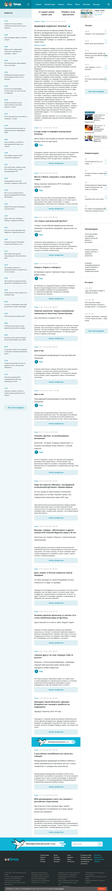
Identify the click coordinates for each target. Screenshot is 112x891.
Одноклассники (99, 859)
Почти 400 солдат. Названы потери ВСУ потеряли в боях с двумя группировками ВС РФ (14, 169)
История (42, 861)
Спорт (43, 21)
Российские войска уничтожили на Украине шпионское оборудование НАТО (14, 130)
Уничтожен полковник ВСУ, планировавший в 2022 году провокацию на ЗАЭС (12, 379)
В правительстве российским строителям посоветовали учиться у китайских (15, 26)
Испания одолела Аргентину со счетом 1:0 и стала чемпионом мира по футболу (55, 616)
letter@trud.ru (66, 886)
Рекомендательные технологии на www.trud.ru (86, 861)
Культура (96, 4)
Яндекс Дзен (98, 857)
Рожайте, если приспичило (68, 13)
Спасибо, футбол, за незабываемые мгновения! (51, 437)
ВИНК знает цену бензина (94, 44)
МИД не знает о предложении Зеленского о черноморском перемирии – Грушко (13, 51)
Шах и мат (39, 351)
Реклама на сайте (86, 855)
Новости (61, 4)
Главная (38, 4)
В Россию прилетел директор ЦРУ (14, 316)
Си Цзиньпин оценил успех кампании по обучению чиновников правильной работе (15, 351)
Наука (69, 859)
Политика (86, 4)
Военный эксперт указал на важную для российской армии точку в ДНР (96, 55)
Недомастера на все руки (94, 199)
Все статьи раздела (15, 408)
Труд (40, 145)
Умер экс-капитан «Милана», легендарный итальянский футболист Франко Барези (54, 486)
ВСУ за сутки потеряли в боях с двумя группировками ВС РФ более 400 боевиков (15, 195)
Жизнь (77, 4)
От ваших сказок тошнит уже (46, 13)
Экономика (57, 859)
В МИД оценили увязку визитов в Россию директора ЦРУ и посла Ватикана (14, 77)
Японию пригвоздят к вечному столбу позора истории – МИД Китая (96, 319)
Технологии (70, 861)
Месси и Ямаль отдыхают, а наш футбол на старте (54, 178)
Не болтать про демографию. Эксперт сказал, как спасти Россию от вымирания (15, 91)
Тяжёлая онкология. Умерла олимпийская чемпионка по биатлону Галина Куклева (54, 312)
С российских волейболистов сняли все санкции (53, 755)
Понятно (101, 889)
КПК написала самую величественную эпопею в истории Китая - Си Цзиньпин (95, 305)
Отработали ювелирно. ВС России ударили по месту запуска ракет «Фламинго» (14, 365)
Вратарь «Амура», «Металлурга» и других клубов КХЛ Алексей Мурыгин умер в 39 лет (55, 531)
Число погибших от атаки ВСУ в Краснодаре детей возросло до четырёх (14, 144)
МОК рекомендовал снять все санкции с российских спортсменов (53, 800)
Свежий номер (49, 4)
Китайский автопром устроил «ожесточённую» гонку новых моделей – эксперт (13, 105)
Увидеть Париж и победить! (47, 267)
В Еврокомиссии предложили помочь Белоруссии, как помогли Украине (95, 187)
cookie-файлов (59, 889)
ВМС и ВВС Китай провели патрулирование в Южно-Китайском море (15, 256)
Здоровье (70, 857)
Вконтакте (97, 855)
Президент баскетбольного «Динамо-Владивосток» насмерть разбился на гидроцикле (52, 704)
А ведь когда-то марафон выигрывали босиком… (52, 132)
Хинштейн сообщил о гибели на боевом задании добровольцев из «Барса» (14, 393)
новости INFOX (89, 112)
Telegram (97, 861)
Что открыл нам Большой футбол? (50, 221)
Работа (69, 4)
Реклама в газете (86, 857)
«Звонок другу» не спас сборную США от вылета (53, 656)
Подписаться (100, 844)
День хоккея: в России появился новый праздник (53, 574)
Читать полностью (56, 163)
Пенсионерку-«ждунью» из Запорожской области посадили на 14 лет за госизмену (15, 270)
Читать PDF (98, 14)
